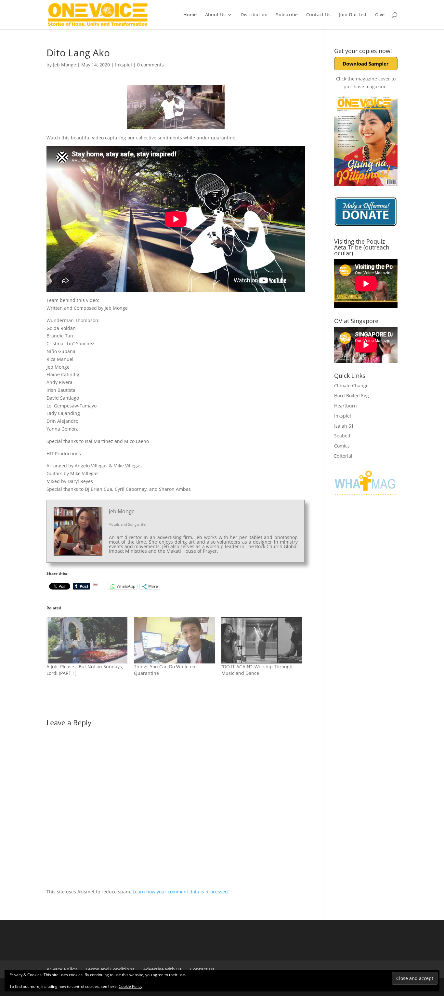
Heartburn (345, 406)
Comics (342, 446)
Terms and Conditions (110, 969)
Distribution (254, 15)
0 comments (150, 65)
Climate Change (351, 385)
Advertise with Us (162, 969)
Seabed (342, 436)
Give (380, 15)
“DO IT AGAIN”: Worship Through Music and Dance (257, 669)
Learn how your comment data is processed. (181, 892)
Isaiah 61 (344, 426)
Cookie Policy (130, 986)
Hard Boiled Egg (351, 395)
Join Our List (353, 15)
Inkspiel (123, 65)
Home (190, 15)
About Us (215, 15)
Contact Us (318, 15)
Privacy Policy (61, 969)
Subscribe (287, 15)
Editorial (343, 456)
